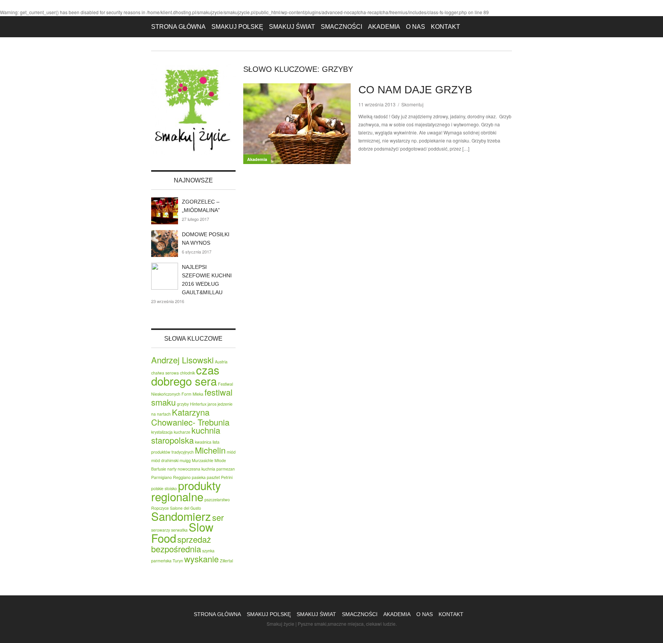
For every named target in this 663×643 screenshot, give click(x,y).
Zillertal (226, 560)
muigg (185, 460)
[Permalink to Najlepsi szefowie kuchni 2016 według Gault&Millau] (164, 276)
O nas (415, 26)
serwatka (179, 530)
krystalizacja (162, 432)
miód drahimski (164, 460)
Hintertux (198, 404)
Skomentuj (412, 104)
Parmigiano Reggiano (171, 477)
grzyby (183, 404)
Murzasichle (202, 460)
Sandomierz (181, 516)
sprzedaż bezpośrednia (181, 544)
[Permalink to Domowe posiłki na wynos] (164, 243)
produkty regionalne (186, 490)
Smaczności (341, 26)
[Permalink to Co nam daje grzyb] (297, 123)
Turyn (178, 560)
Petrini (227, 477)
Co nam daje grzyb (415, 90)
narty (171, 469)
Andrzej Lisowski (182, 360)
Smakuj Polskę (237, 26)
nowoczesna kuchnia (196, 469)
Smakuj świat (292, 26)
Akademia (384, 26)
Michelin (210, 450)
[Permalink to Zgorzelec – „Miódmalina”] (164, 210)
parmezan (225, 469)
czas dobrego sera (185, 375)
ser (218, 517)
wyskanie (201, 559)
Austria (221, 362)
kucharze (182, 432)
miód (231, 452)
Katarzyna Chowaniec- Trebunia (190, 417)
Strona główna (178, 26)
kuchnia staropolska (185, 435)
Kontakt (445, 26)
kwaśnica (203, 442)
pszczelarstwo (217, 499)
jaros (212, 404)
